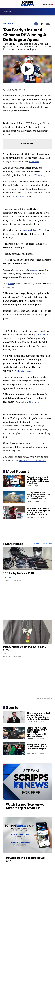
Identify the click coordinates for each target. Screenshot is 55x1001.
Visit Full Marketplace (43, 544)
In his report (43, 334)
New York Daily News (33, 230)
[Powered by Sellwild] (48, 698)
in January (34, 161)
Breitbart (34, 269)
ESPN (11, 283)
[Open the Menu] (4, 4)
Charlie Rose (35, 401)
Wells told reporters (23, 370)
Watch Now (47, 4)
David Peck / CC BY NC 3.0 (32, 460)
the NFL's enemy (37, 175)
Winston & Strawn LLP (18, 196)
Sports (8, 23)
